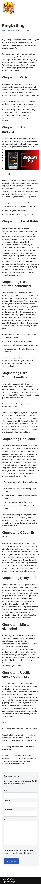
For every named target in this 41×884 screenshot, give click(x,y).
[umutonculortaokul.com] (8, 8)
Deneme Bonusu (8, 30)
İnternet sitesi (9, 810)
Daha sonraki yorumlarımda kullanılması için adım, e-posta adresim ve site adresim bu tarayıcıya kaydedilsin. (20, 853)
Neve (4, 879)
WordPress (11, 879)
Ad (5, 791)
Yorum (7, 819)
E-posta (7, 800)
